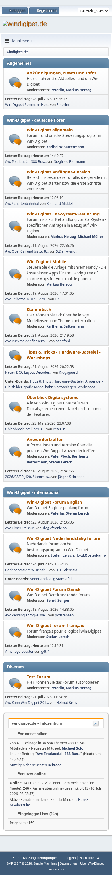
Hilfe (15, 857)
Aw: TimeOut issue (20, 528)
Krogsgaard (68, 372)
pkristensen (64, 615)
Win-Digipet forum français (55, 625)
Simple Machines (45, 863)
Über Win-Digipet (92, 863)
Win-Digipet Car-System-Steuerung (63, 214)
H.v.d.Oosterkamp (91, 555)
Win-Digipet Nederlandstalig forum (63, 538)
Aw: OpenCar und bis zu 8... (27, 251)
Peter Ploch (60, 456)
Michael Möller (90, 236)
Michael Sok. (72, 748)
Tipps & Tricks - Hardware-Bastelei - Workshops (64, 354)
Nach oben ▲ (90, 857)
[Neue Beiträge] (15, 82)
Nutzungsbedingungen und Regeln (49, 857)
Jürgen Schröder (71, 476)
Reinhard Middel (60, 203)
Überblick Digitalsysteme (53, 397)
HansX (83, 799)
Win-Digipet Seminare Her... (27, 104)
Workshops (86, 387)
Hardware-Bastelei (68, 381)
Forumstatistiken (31, 734)
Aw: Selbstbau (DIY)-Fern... (26, 299)
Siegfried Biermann (69, 161)
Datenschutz (69, 863)
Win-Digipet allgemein (50, 130)
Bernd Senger (57, 600)
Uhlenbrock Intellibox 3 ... (25, 429)
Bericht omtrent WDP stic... (26, 570)
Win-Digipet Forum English (54, 502)
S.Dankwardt (66, 251)
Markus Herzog (79, 89)
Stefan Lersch (60, 462)
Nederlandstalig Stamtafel (51, 578)
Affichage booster (19, 651)
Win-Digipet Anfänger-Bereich (58, 172)
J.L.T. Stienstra (66, 570)
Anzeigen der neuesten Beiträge (35, 765)
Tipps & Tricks (41, 381)
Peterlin (57, 89)
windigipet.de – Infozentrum (37, 723)
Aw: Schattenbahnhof (22, 203)
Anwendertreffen (45, 439)
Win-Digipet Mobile (46, 261)
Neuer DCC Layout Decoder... (28, 372)
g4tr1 (45, 651)
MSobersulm (20, 805)
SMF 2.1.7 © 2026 (19, 863)
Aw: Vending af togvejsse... (26, 615)
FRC (58, 299)
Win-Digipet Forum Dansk (53, 589)
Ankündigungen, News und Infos (61, 73)
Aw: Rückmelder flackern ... (26, 341)
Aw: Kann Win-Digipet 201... (27, 702)
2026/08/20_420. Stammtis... (28, 476)
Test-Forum (38, 676)
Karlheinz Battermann (65, 146)
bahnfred (62, 341)
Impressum (56, 869)
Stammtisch (39, 309)
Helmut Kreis (66, 702)
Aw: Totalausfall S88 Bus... (26, 161)
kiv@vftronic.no (54, 528)
